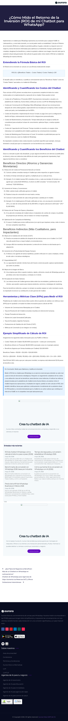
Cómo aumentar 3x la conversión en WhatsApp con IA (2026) (48, 468)
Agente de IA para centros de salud (15, 696)
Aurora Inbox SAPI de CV (46, 717)
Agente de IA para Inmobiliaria (13, 688)
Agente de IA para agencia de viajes (15, 692)
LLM (4, 669)
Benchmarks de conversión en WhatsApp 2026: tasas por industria (18, 468)
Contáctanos (7, 657)
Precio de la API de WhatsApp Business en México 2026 (16, 485)
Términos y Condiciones (11, 661)
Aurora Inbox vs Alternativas (12, 665)
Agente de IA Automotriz (11, 680)
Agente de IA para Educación (13, 684)
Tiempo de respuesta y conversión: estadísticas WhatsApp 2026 (47, 453)
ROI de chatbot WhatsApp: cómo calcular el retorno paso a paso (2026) (19, 453)
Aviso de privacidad (9, 653)
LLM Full (6, 673)
